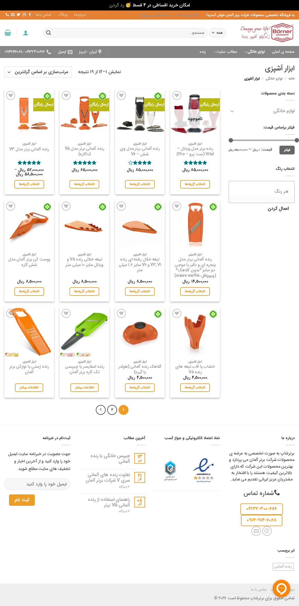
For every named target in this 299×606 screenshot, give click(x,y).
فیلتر (287, 150)
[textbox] (258, 191)
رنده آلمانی (283, 567)
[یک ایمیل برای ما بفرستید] (13, 15)
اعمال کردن (278, 208)
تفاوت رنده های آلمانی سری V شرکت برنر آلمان (108, 477)
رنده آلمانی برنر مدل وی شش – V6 (140, 151)
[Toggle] (232, 111)
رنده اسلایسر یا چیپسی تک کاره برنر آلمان (84, 369)
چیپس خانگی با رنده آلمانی (110, 458)
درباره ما (80, 15)
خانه (291, 78)
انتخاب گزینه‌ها (195, 184)
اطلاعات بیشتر (84, 387)
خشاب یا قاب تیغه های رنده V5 (195, 369)
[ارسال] (48, 33)
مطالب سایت (226, 52)
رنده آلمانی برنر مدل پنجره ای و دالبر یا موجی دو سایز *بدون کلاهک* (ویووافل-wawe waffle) (195, 268)
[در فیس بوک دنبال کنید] (29, 15)
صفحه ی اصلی (283, 52)
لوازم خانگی (256, 52)
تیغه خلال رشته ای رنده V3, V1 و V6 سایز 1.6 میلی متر (140, 265)
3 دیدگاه (119, 511)
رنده (203, 52)
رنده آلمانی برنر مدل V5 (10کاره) (84, 151)
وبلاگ (62, 15)
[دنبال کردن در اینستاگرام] (24, 15)
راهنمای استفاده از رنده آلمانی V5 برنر (109, 502)
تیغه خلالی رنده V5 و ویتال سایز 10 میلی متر (84, 262)
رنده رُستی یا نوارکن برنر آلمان (29, 369)
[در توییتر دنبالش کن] (18, 15)
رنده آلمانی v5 (188, 15)
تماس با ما (43, 15)
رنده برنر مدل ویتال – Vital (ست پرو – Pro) (195, 151)
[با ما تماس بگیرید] (7, 15)
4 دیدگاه (120, 487)
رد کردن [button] (116, 5)
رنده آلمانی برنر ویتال (155, 15)
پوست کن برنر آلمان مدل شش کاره (29, 262)
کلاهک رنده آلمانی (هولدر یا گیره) (140, 369)
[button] (25, 32)
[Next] (101, 410)
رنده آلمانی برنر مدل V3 (29, 149)
